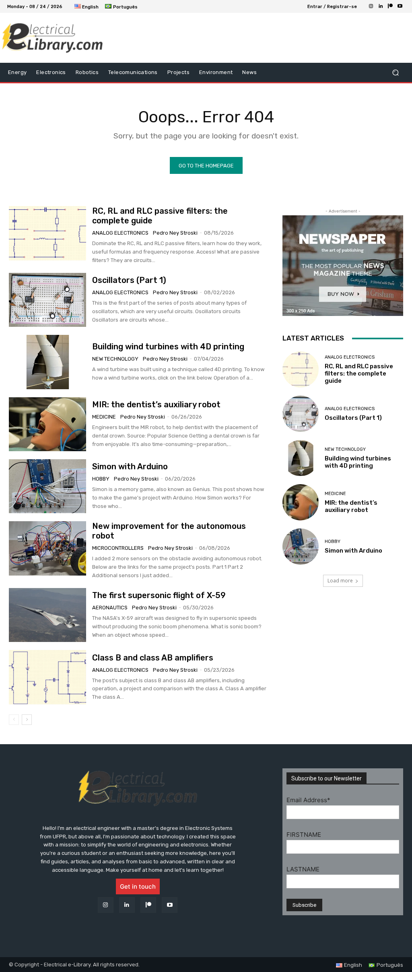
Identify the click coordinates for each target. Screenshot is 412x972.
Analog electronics (120, 232)
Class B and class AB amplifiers (152, 657)
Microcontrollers (118, 548)
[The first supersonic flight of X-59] (47, 615)
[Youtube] (400, 6)
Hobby (100, 478)
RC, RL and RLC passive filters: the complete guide (359, 373)
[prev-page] (14, 719)
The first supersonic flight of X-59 (159, 595)
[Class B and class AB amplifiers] (47, 677)
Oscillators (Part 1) (129, 280)
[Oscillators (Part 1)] (47, 300)
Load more (340, 580)
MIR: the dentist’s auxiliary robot (156, 404)
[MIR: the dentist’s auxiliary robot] (47, 424)
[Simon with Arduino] (47, 486)
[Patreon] (390, 6)
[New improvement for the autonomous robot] (47, 548)
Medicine (104, 416)
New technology (115, 358)
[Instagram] (371, 6)
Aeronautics (110, 607)
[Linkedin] (380, 6)
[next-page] (27, 719)
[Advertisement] (201, 38)
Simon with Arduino (130, 466)
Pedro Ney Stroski (175, 233)
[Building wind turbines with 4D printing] (47, 362)
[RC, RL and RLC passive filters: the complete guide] (47, 233)
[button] (395, 72)
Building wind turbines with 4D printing (168, 346)
